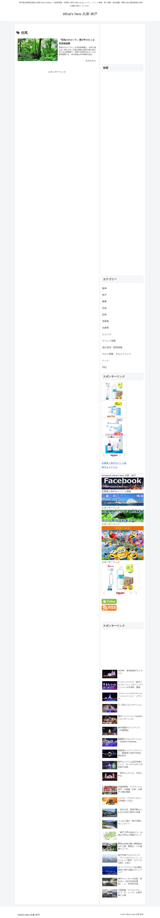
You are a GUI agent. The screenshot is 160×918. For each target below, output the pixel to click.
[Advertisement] (57, 91)
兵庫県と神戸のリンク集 (114, 463)
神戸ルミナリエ (109, 467)
